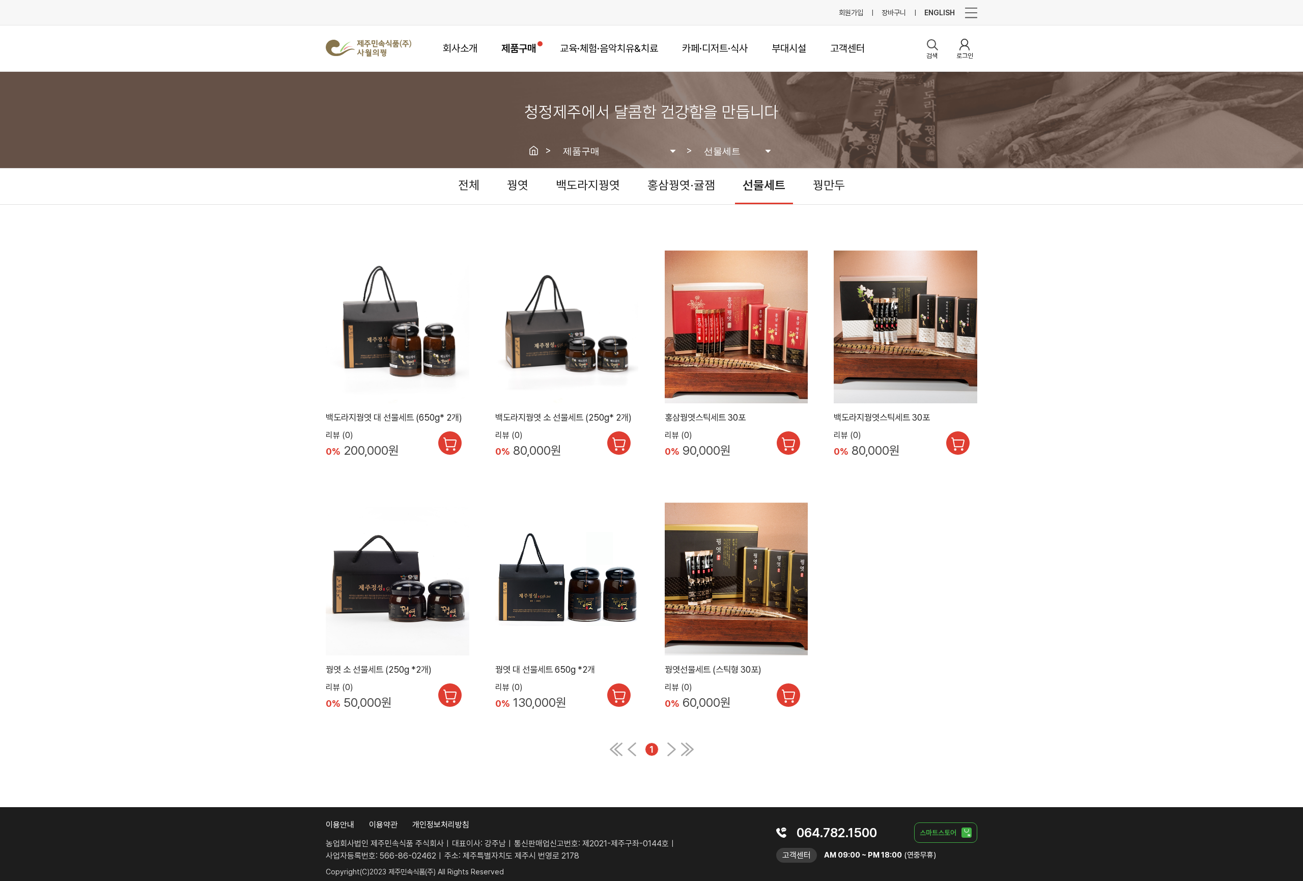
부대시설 (789, 48)
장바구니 (894, 12)
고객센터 (847, 48)
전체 (468, 185)
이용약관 (383, 825)
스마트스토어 (938, 833)
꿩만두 (829, 185)
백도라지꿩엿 (588, 185)
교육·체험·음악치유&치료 (609, 48)
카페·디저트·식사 (715, 48)
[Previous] (616, 753)
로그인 (964, 55)
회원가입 (851, 12)
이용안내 (340, 825)
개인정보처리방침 (440, 825)
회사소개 (460, 48)
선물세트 (764, 185)
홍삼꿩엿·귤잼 (681, 185)
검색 (932, 55)
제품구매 (518, 48)
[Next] (671, 753)
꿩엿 (517, 185)
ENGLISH (939, 12)
